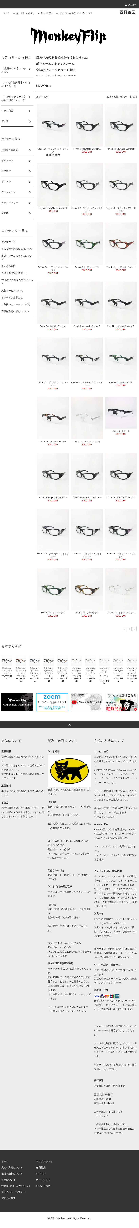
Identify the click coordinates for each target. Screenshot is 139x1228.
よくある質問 (8, 266)
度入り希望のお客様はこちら (16, 248)
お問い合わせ (43, 1185)
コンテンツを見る (67, 13)
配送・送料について (12, 1173)
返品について (8, 1179)
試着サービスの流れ (12, 290)
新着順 (133, 96)
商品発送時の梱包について (15, 311)
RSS (3, 1198)
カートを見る (43, 1179)
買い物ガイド (8, 241)
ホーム (7, 13)
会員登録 (41, 1167)
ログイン (41, 1173)
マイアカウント (44, 1161)
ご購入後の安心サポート (14, 273)
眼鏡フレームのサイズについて (16, 257)
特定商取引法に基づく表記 (15, 1185)
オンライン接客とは (12, 297)
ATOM (11, 1198)
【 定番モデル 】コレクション (55, 75)
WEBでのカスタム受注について (17, 282)
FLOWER (73, 75)
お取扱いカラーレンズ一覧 (15, 304)
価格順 (123, 96)
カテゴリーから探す (25, 13)
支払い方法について (12, 1167)
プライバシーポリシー (13, 1192)
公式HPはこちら (85, 13)
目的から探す (47, 13)
